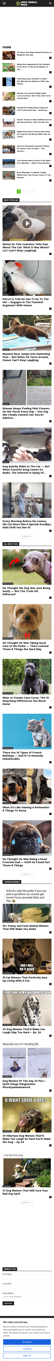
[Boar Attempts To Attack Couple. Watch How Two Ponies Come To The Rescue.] (9, 175)
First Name (7, 1274)
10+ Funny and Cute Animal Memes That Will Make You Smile (25, 927)
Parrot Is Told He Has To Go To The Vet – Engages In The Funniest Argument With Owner (26, 302)
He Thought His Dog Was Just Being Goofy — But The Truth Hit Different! (26, 591)
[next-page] (34, 191)
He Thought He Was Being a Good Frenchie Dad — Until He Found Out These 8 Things (26, 862)
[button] (4, 3)
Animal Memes (8, 921)
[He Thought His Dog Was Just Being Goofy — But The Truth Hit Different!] (27, 567)
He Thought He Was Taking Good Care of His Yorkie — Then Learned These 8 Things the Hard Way (25, 646)
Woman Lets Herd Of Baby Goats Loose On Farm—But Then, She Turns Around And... (34, 95)
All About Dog (7, 584)
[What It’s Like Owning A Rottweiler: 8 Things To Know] (27, 786)
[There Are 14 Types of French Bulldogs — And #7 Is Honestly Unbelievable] (27, 731)
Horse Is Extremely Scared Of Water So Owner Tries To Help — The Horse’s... (33, 148)
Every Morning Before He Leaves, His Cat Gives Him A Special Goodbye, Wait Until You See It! (27, 524)
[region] (27, 1339)
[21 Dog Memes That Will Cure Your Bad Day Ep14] (27, 1169)
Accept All (27, 1342)
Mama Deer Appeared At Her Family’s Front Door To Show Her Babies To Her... (33, 66)
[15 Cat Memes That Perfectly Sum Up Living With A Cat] (27, 956)
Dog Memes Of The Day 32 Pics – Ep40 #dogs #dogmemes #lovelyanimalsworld (24, 1084)
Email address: (8, 1293)
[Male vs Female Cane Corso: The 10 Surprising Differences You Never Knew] (27, 676)
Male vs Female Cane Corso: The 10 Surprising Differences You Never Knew (26, 701)
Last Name (7, 1283)
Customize (27, 1349)
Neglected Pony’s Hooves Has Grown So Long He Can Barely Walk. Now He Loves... (33, 134)
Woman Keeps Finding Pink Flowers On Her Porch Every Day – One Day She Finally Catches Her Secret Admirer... (26, 413)
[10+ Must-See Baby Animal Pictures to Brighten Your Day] (9, 55)
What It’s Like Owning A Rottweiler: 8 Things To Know (26, 809)
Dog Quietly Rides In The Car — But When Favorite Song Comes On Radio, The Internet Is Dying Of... (26, 469)
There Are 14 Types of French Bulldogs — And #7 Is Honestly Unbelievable (23, 755)
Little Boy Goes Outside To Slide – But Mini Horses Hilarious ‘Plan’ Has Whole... (33, 81)
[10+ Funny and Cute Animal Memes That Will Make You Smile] (27, 905)
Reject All (27, 1355)
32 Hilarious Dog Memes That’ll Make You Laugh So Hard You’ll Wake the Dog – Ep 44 (27, 1139)
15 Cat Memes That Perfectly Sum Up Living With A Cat (25, 979)
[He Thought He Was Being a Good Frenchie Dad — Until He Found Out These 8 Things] (27, 838)
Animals (5, 240)
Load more (26, 536)
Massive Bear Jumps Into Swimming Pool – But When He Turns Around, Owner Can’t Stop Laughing (26, 357)
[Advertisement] (27, 23)
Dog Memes (7, 1025)
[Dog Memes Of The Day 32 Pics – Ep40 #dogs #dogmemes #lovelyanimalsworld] (27, 1060)
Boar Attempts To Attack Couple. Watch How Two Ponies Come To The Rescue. (34, 174)
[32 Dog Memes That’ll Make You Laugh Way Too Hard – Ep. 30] (27, 1008)
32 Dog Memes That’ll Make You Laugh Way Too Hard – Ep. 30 (24, 1031)
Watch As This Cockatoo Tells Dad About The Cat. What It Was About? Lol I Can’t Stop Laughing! (26, 247)
